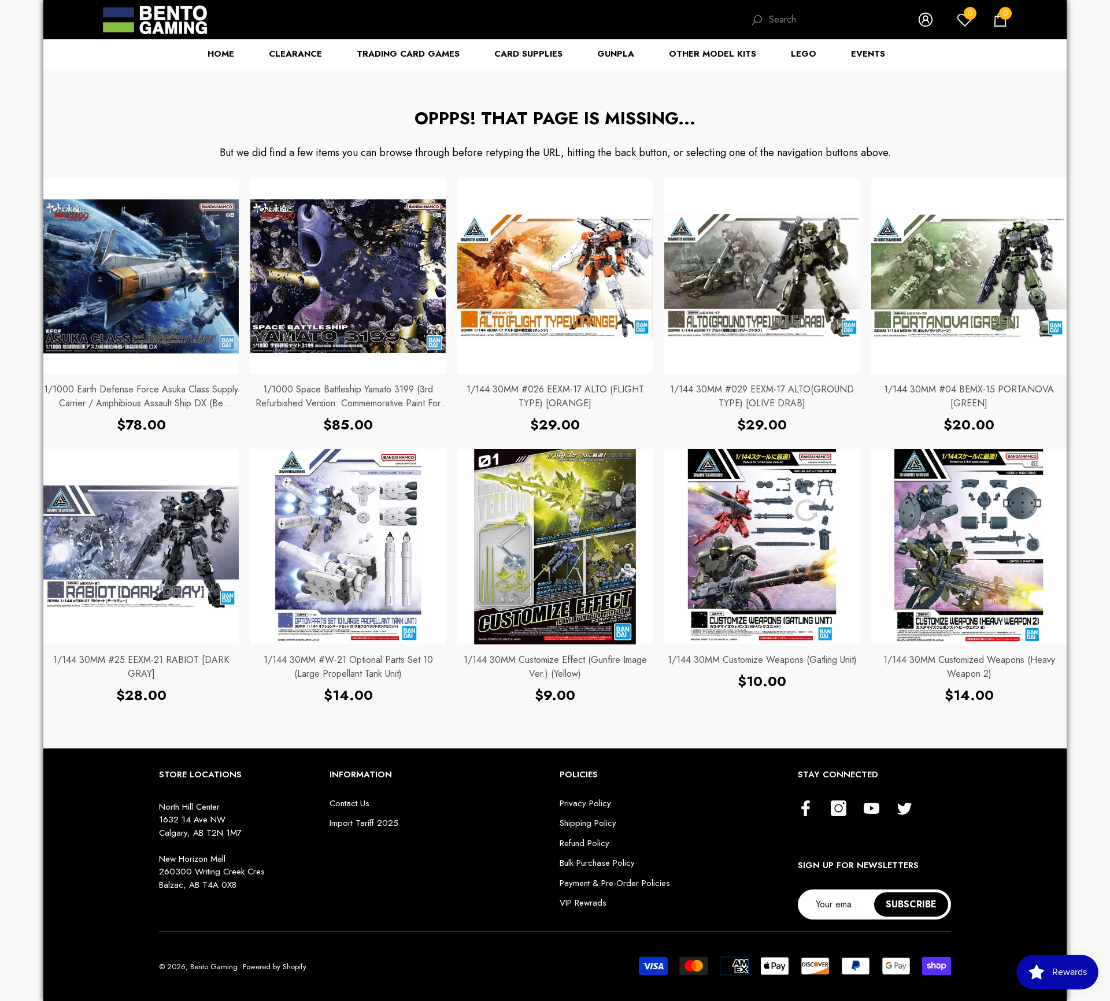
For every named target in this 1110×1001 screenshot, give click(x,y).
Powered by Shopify (274, 966)
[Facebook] (805, 809)
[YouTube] (871, 809)
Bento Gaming (214, 966)
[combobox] (832, 19)
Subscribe (911, 904)
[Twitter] (904, 809)
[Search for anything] (822, 20)
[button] (1000, 19)
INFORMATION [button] (361, 774)
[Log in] (925, 19)
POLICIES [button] (579, 774)
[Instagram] (838, 809)
